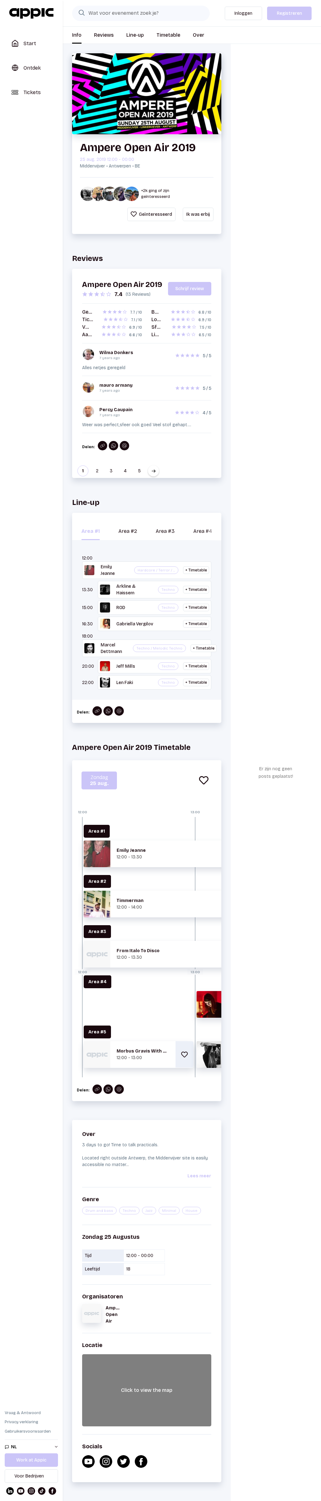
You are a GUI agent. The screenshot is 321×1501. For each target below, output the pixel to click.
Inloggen (243, 13)
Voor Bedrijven (29, 1476)
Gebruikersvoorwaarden (28, 1431)
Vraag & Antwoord (23, 1412)
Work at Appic (31, 1460)
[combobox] (140, 13)
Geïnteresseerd (155, 214)
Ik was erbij (198, 214)
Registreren (289, 13)
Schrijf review (189, 288)
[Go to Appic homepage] (31, 13)
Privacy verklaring (21, 1421)
